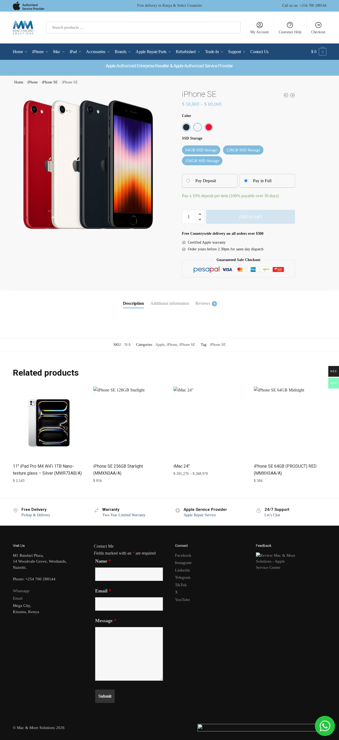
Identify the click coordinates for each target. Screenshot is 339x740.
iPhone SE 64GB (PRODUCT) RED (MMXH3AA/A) (285, 470)
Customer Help (290, 32)
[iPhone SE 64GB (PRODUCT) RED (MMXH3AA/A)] (290, 423)
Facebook (183, 555)
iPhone (32, 82)
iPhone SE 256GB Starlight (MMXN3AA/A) (118, 470)
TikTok (181, 585)
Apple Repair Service (200, 515)
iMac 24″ (181, 466)
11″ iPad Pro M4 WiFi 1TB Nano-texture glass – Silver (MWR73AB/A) (47, 470)
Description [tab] (133, 303)
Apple (160, 345)
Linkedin (182, 570)
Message (105, 620)
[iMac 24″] (209, 423)
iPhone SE (50, 82)
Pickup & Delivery (35, 515)
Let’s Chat (272, 515)
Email (18, 598)
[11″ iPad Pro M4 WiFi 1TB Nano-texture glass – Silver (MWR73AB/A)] (49, 423)
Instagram (183, 563)
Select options (210, 491)
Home (18, 82)
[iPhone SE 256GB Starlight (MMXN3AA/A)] (129, 423)
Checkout (318, 32)
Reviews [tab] (202, 303)
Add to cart (250, 216)
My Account (259, 32)
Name (103, 561)
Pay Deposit (205, 180)
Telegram (183, 577)
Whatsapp (21, 591)
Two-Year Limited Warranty (124, 515)
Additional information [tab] (169, 303)
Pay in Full (262, 180)
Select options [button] (49, 491)
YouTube (182, 600)
